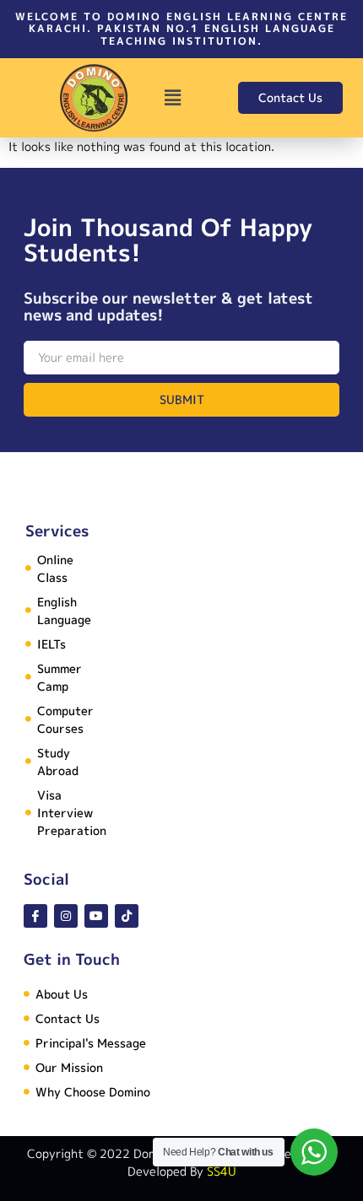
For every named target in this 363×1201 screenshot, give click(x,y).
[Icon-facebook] (35, 916)
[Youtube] (96, 916)
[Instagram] (66, 916)
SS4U (221, 1171)
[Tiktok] (126, 916)
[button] (172, 98)
